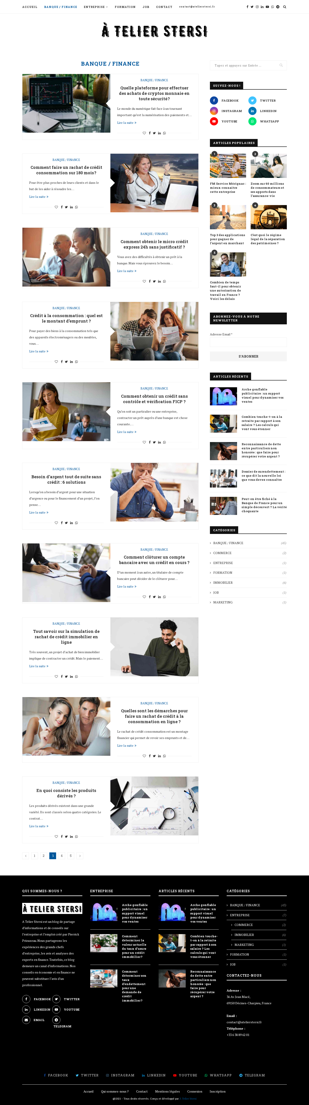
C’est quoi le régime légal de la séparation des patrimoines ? (268, 239)
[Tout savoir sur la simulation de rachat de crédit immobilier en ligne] (154, 646)
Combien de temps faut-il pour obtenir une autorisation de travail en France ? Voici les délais (225, 290)
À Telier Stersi (188, 1098)
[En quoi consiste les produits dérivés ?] (154, 806)
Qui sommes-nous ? (115, 1091)
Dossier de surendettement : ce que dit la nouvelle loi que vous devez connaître (263, 475)
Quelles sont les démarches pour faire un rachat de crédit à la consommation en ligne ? (154, 716)
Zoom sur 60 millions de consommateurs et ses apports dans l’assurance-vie (267, 190)
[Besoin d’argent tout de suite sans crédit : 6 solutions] (154, 492)
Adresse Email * (221, 334)
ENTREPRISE (94, 7)
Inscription (218, 1091)
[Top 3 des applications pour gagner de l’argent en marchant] (228, 217)
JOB (146, 7)
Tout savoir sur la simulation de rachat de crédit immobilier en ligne (66, 637)
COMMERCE (249, 553)
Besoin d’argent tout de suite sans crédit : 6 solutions (66, 479)
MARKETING (249, 602)
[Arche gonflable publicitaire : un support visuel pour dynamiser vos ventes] (223, 396)
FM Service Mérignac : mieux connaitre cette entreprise (228, 188)
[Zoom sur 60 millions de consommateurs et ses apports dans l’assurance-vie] (269, 166)
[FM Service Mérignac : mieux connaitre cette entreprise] (228, 166)
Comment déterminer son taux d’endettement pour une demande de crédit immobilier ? (134, 985)
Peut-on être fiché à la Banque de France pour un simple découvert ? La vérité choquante (264, 505)
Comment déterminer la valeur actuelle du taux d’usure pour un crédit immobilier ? (134, 946)
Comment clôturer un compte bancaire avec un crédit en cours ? (154, 559)
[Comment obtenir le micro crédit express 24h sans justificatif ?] (66, 257)
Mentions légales (167, 1091)
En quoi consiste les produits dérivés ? (66, 793)
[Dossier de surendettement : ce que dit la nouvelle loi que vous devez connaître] (223, 478)
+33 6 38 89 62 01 (238, 1035)
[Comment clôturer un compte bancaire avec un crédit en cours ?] (66, 572)
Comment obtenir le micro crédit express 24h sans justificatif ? (154, 244)
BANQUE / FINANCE (60, 7)
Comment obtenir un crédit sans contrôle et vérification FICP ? (154, 398)
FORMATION (125, 7)
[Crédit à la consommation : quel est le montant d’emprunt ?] (154, 331)
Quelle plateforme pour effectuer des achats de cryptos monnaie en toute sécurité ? (154, 93)
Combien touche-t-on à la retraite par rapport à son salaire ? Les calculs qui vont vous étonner (262, 423)
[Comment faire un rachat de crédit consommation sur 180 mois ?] (154, 183)
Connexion (194, 1091)
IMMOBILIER (249, 582)
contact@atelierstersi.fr (197, 6)
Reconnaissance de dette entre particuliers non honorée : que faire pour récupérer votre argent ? (261, 450)
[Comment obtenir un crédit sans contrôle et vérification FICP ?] (66, 411)
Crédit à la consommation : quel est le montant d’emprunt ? (66, 318)
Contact (164, 7)
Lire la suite (125, 122)
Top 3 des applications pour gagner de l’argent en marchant (227, 239)
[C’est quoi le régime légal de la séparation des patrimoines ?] (269, 217)
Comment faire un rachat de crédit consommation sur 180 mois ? (66, 170)
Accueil (29, 7)
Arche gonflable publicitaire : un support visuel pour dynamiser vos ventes (262, 395)
